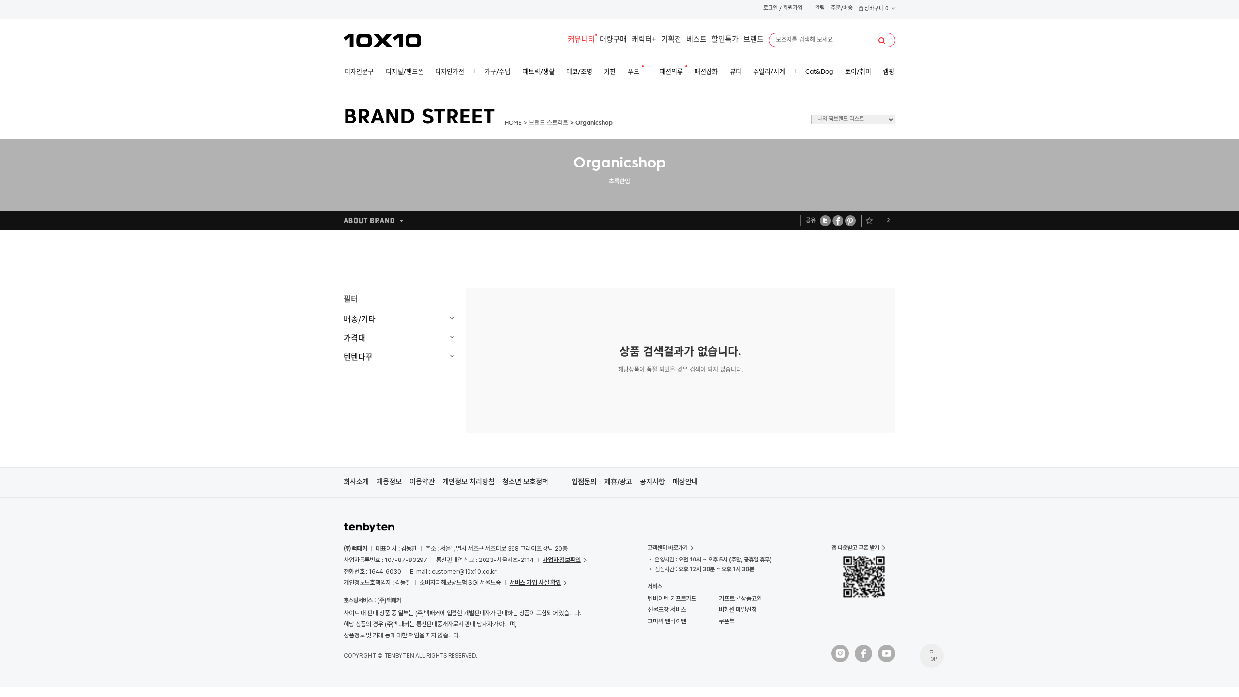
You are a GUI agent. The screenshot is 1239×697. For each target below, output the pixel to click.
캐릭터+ (644, 40)
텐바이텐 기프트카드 (672, 598)
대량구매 (613, 40)
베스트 (696, 40)
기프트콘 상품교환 (740, 598)
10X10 (382, 40)
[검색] (882, 40)
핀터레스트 (850, 220)
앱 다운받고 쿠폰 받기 (855, 548)
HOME (513, 123)
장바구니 (876, 9)
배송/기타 (360, 318)
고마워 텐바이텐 (667, 621)
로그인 (770, 8)
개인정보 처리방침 (468, 481)
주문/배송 (842, 8)
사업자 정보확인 (562, 559)
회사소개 (356, 481)
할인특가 (725, 40)
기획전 (671, 40)
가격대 (354, 337)
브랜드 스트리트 (548, 123)
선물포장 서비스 (667, 609)
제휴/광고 (618, 481)
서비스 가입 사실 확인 (535, 582)
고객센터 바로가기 (668, 548)
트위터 (825, 220)
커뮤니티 (581, 40)
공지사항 (652, 481)
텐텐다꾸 (358, 356)
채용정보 (389, 481)
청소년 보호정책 (525, 481)
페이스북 (838, 220)
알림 (820, 8)
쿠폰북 (727, 621)
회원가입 (792, 8)
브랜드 (753, 40)
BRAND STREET (419, 118)
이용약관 (422, 481)
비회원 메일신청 (738, 609)
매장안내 (685, 481)
